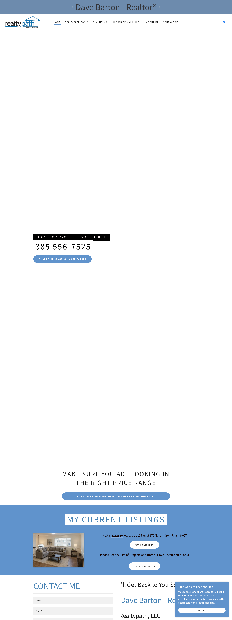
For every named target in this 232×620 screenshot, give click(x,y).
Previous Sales (144, 566)
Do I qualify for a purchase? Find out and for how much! (116, 496)
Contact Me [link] (170, 22)
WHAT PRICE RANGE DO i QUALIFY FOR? (62, 259)
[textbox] (73, 600)
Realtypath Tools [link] (77, 22)
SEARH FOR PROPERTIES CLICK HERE (71, 237)
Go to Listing (144, 544)
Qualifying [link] (100, 22)
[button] (126, 22)
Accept (202, 610)
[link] (22, 21)
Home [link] (57, 22)
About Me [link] (152, 22)
